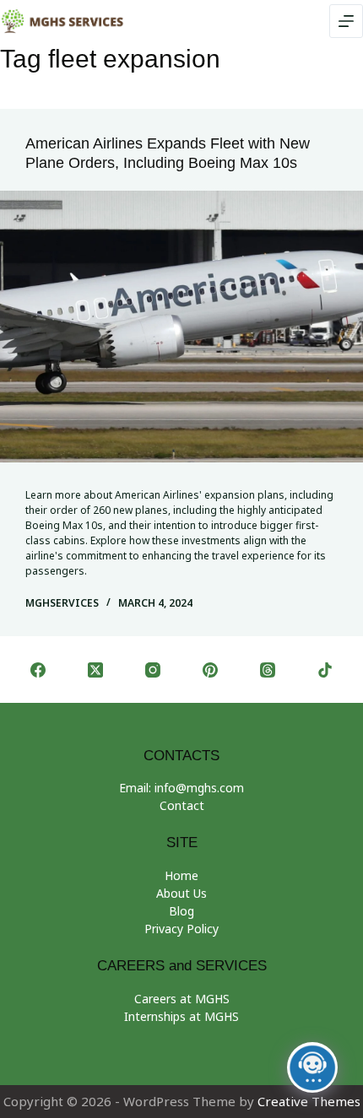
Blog (181, 911)
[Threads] (267, 670)
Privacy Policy (181, 929)
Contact (182, 805)
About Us (181, 893)
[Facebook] (38, 670)
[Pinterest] (210, 670)
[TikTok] (325, 670)
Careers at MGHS (182, 999)
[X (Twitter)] (95, 670)
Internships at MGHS (181, 1016)
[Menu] (346, 21)
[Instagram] (152, 670)
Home (181, 875)
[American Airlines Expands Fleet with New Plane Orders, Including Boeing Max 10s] (181, 327)
